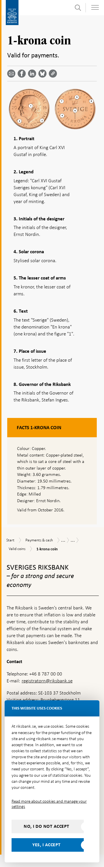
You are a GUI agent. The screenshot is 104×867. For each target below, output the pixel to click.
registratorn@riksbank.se (47, 681)
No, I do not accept (46, 826)
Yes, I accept (46, 844)
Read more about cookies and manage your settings (49, 804)
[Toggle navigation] (95, 7)
